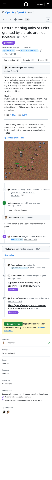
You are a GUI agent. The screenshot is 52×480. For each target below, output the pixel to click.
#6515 (24, 115)
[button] (46, 67)
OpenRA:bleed (8, 51)
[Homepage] (26, 4)
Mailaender (7, 47)
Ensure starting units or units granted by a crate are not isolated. (25, 192)
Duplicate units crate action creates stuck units (23, 400)
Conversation (12, 60)
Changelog (9, 255)
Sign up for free (13, 324)
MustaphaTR (16, 276)
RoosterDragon (16, 68)
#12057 (12, 115)
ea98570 (46, 190)
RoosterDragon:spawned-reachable (30, 51)
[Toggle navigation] (4, 4)
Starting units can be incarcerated (17, 397)
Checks (43, 60)
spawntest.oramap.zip (14, 138)
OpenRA (10, 12)
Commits (29, 60)
